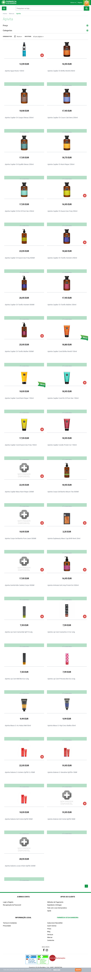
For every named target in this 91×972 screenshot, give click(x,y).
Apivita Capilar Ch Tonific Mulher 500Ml (19, 351)
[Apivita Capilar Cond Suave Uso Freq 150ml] (24, 423)
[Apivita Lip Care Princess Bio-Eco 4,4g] (67, 657)
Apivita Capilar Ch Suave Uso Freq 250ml (62, 211)
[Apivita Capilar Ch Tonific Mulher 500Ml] (24, 330)
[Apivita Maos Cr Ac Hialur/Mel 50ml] (24, 704)
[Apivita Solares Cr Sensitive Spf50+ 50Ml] (67, 751)
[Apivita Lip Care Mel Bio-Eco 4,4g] (24, 657)
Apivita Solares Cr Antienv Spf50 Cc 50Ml (20, 772)
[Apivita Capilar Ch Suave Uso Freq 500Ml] (24, 236)
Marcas (11, 13)
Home (5, 13)
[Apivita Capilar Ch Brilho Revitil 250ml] (67, 49)
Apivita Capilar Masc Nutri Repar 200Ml (19, 492)
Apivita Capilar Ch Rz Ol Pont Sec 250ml (19, 211)
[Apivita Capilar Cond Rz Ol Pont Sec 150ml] (67, 377)
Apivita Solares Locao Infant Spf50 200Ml (20, 866)
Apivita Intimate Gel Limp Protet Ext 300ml (63, 585)
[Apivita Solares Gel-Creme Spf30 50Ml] (24, 797)
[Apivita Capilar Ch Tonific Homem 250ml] (67, 236)
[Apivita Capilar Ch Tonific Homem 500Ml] (24, 283)
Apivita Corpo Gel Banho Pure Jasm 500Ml (20, 538)
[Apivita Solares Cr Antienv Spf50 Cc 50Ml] (24, 751)
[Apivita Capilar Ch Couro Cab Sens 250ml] (67, 96)
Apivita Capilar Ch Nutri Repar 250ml (61, 164)
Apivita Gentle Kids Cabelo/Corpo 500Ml (19, 585)
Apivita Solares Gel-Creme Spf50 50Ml (61, 819)
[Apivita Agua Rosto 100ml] (24, 49)
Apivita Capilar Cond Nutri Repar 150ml (19, 398)
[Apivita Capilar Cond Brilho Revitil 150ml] (67, 330)
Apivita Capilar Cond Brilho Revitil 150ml (62, 351)
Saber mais (56, 970)
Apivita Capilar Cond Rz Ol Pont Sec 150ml (63, 398)
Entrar (72, 2)
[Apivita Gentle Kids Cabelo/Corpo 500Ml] (24, 564)
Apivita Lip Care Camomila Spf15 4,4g (18, 632)
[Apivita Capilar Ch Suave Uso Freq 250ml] (67, 189)
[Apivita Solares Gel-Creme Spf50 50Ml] (67, 797)
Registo (80, 2)
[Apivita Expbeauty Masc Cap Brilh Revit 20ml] (67, 517)
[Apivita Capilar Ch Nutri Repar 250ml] (67, 143)
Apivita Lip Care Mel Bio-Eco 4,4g (17, 679)
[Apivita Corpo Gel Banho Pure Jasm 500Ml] (24, 517)
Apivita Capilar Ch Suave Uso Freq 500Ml (20, 258)
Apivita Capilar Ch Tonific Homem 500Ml (19, 305)
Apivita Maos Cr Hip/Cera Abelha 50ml (62, 725)
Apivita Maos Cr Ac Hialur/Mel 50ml (18, 725)
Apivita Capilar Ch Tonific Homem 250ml (62, 258)
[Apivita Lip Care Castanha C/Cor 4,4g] (67, 610)
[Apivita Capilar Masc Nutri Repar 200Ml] (24, 470)
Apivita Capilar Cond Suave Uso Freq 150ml (20, 445)
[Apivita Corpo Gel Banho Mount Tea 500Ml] (67, 470)
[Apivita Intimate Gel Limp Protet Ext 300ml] (67, 564)
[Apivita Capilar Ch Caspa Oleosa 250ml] (24, 96)
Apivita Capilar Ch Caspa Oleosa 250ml (19, 118)
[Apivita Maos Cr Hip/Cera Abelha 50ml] (67, 704)
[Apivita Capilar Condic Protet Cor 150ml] (67, 423)
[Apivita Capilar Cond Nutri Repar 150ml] (24, 377)
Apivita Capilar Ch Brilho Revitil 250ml (61, 71)
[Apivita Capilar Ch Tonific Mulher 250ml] (67, 283)
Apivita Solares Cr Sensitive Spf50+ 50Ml (62, 772)
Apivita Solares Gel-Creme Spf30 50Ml (18, 819)
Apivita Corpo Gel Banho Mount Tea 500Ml (63, 492)
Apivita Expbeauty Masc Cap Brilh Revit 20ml (64, 538)
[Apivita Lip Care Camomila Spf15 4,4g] (24, 610)
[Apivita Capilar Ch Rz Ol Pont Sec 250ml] (24, 189)
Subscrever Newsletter (55, 923)
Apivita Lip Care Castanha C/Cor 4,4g (61, 632)
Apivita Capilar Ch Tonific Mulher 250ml (62, 305)
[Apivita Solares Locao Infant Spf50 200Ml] (24, 844)
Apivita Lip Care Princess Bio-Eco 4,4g (61, 679)
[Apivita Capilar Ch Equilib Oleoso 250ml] (24, 143)
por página (38, 36)
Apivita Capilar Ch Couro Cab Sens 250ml (63, 118)
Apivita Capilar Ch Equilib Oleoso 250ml (19, 164)
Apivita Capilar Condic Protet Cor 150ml (62, 445)
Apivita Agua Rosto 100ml (14, 71)
